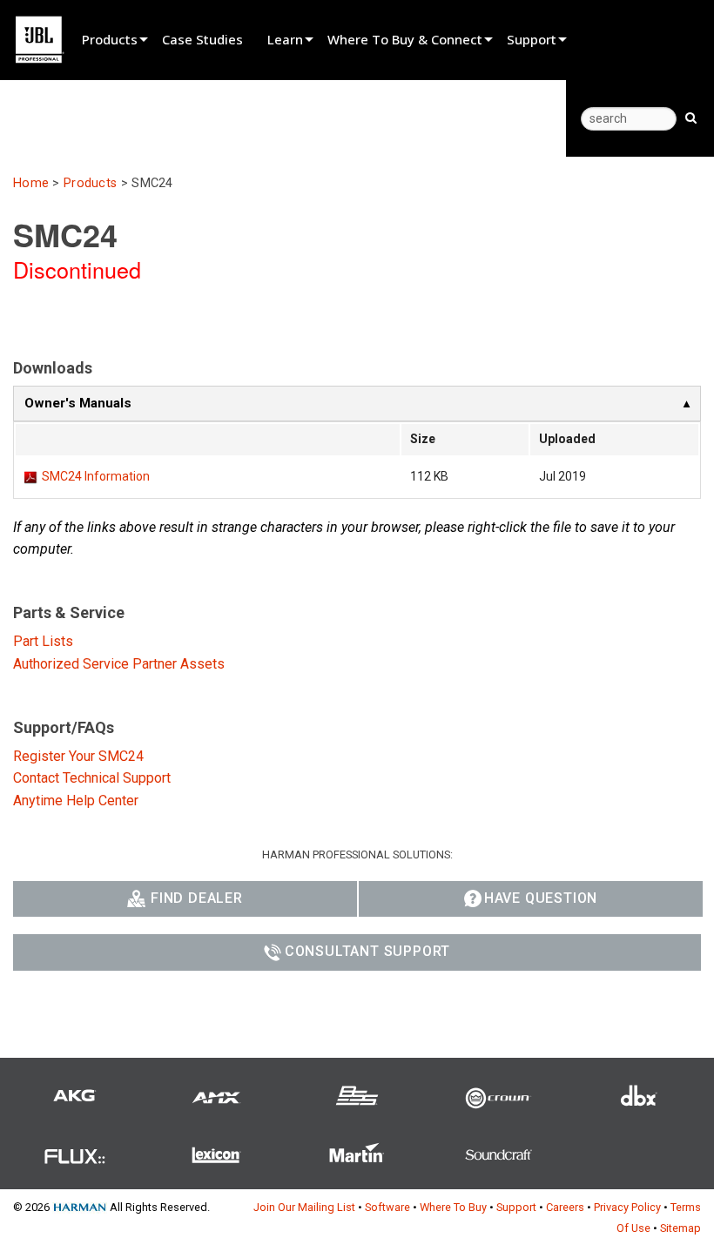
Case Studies (202, 39)
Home (31, 183)
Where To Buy (453, 1207)
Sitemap (680, 1228)
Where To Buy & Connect (404, 39)
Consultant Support (367, 951)
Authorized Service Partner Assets (119, 664)
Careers (565, 1207)
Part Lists (43, 641)
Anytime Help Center (75, 800)
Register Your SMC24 (78, 756)
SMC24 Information (96, 476)
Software (387, 1207)
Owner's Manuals (77, 403)
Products (110, 39)
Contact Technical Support (92, 778)
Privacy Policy (627, 1207)
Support (531, 39)
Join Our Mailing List (304, 1207)
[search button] (691, 116)
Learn (285, 39)
